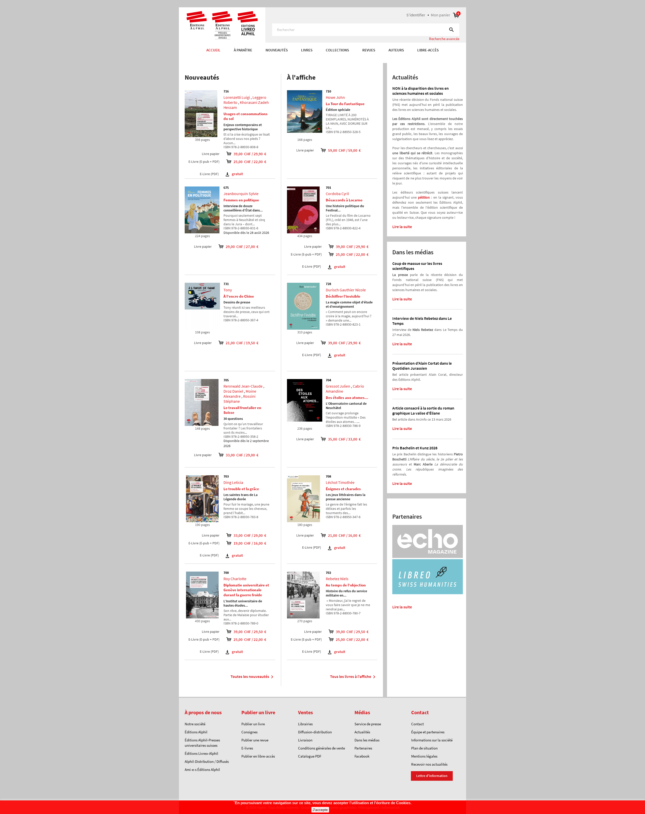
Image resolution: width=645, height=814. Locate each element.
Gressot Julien (338, 386)
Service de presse (367, 724)
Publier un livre (253, 724)
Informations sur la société (432, 740)
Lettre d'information (431, 775)
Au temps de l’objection (346, 585)
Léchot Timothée (340, 482)
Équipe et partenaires (427, 732)
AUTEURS (396, 50)
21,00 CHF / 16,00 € (341, 535)
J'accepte (320, 810)
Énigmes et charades (343, 488)
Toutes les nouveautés (253, 677)
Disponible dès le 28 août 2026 (246, 232)
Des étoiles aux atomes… (347, 397)
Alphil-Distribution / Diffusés (207, 761)
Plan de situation (424, 748)
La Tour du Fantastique (345, 103)
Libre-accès (428, 50)
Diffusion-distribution (315, 732)
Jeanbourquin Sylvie (241, 193)
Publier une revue (254, 740)
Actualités (362, 732)
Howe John (335, 97)
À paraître (243, 50)
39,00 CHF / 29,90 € (250, 153)
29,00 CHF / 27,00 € (239, 246)
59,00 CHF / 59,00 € (341, 150)
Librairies (305, 724)
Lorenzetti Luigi (236, 97)
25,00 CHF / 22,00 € (250, 161)
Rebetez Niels (337, 578)
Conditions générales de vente (321, 748)
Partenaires (363, 748)
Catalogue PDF (309, 756)
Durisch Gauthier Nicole (346, 289)
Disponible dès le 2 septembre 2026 (246, 443)
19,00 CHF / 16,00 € (250, 543)
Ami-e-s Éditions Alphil (202, 769)
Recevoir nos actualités (429, 764)
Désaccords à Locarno (344, 200)
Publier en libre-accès (258, 756)
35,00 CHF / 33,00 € (341, 439)
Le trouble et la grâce (241, 488)
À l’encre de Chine (238, 296)
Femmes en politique (241, 200)
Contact (417, 724)
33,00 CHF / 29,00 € (239, 455)
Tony (227, 289)
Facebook (361, 756)
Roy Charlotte (234, 578)
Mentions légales (424, 756)
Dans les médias (366, 740)
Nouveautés (277, 50)
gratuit (237, 173)
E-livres (247, 748)
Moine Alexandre (239, 394)
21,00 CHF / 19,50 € (239, 342)
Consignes (249, 732)
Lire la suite (402, 226)
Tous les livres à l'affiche (353, 677)
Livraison (305, 740)
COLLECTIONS (337, 50)
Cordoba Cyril (337, 193)
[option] (322, 60)
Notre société (195, 724)
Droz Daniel (233, 391)
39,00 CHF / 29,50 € (250, 631)
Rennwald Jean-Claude (243, 386)
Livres (306, 50)
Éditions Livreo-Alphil (201, 753)
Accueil (213, 50)
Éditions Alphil (196, 732)
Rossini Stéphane (239, 399)
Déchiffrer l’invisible (343, 296)
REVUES (368, 50)
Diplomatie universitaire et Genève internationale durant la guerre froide (246, 590)
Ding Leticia (233, 482)
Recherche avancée (444, 38)
